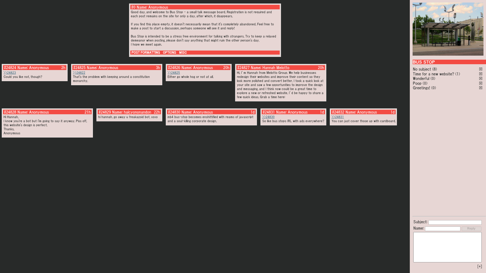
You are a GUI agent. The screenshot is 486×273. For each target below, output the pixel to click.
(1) (457, 74)
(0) (433, 78)
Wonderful (421, 78)
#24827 (243, 67)
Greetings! (421, 88)
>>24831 (338, 117)
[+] (479, 266)
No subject (422, 69)
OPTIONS (169, 52)
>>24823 (10, 72)
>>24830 (268, 117)
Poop (417, 83)
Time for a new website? (433, 74)
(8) (434, 69)
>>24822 (79, 72)
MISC (183, 52)
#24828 (10, 112)
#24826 (174, 67)
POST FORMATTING (146, 52)
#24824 (10, 67)
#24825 (79, 67)
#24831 (269, 112)
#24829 (105, 112)
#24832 (338, 112)
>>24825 (174, 72)
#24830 (174, 112)
